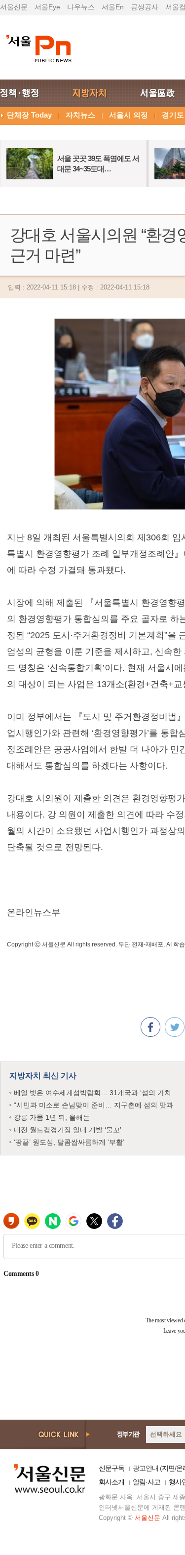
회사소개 (111, 1482)
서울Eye (47, 7)
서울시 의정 (128, 115)
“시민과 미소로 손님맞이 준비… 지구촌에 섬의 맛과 (93, 1105)
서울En (113, 7)
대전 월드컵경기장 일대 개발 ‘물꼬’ (67, 1130)
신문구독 (111, 1468)
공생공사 (144, 7)
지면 (168, 1468)
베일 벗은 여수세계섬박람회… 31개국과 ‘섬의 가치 (92, 1093)
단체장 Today (29, 115)
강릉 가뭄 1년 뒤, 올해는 (52, 1117)
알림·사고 (146, 1482)
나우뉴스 (81, 7)
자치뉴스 (80, 115)
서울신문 (14, 7)
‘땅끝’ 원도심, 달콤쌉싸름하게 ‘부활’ (69, 1142)
